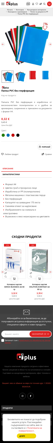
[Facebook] (31, 396)
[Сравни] (41, 4)
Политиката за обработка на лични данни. (27, 341)
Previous (3, 44)
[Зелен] (3, 135)
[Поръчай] (14, 279)
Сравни (48, 154)
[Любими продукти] (37, 4)
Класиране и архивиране (17, 12)
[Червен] (13, 135)
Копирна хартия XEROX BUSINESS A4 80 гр (14, 287)
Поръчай (46, 147)
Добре (22, 436)
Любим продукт (12, 154)
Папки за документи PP (39, 12)
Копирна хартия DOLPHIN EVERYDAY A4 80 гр (39, 287)
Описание (8, 168)
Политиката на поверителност (30, 429)
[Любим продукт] (14, 269)
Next (50, 44)
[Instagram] (22, 396)
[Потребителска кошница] (49, 4)
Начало (10, 10)
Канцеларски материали (36, 10)
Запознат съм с (27, 341)
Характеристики (11, 174)
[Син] (8, 135)
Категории (20, 10)
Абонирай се (39, 334)
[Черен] (18, 135)
